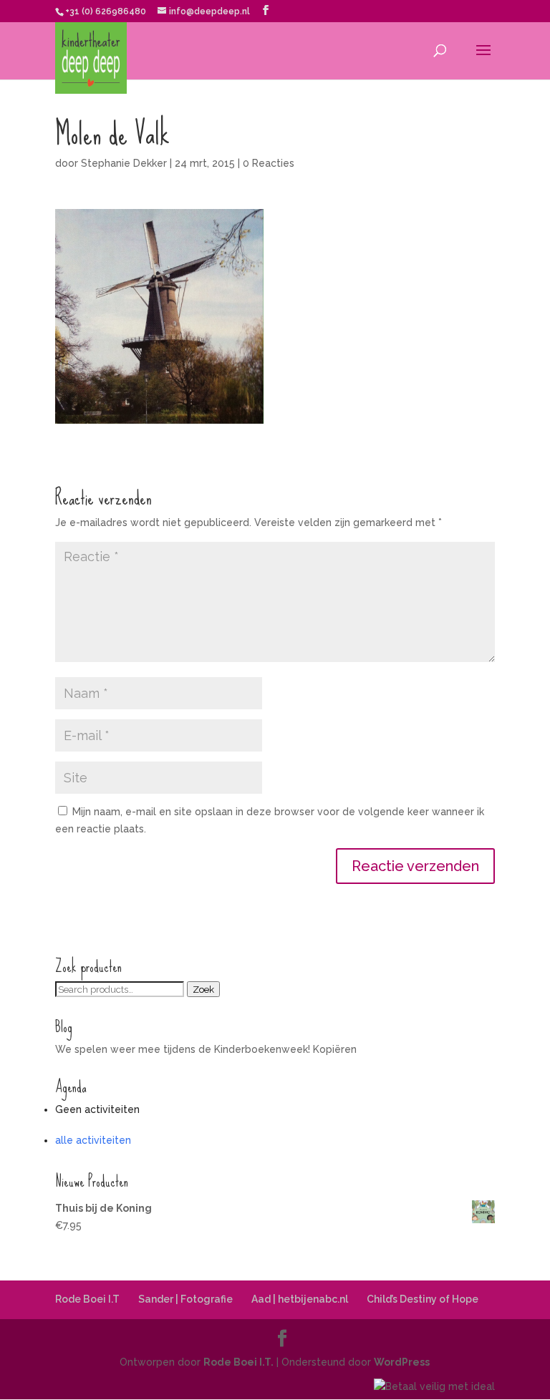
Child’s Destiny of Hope (422, 1299)
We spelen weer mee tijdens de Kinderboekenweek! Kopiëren (206, 1049)
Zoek (203, 989)
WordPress (402, 1362)
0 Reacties (268, 163)
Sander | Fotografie (185, 1299)
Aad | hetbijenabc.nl (299, 1299)
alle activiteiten (93, 1140)
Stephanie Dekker (124, 163)
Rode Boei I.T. (238, 1362)
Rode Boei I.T (87, 1299)
